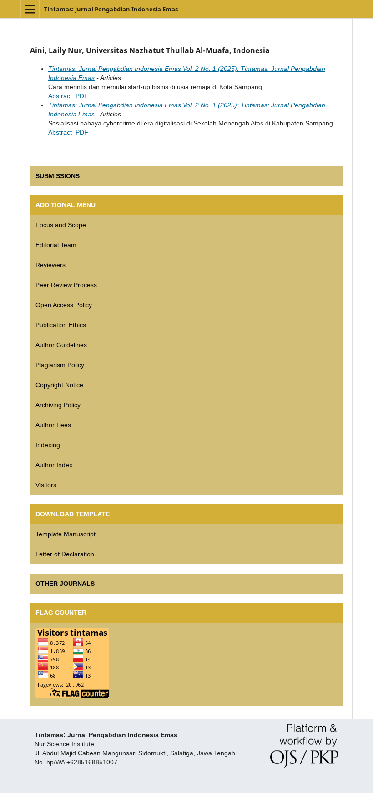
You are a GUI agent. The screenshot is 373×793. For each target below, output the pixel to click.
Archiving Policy (58, 405)
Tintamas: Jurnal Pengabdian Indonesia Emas (111, 9)
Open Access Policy (63, 305)
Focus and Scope (60, 225)
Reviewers (50, 265)
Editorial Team (55, 245)
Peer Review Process (66, 285)
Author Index (53, 465)
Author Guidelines (61, 345)
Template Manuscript (65, 534)
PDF (82, 96)
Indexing (47, 445)
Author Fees (53, 425)
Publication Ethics (60, 325)
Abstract (60, 96)
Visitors (45, 485)
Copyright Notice (59, 385)
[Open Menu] (30, 9)
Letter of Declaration (64, 554)
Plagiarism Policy (59, 365)
